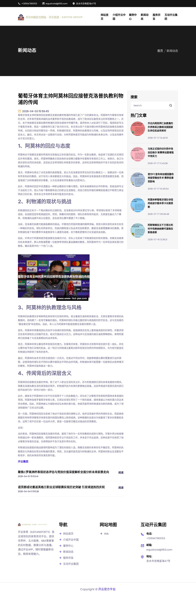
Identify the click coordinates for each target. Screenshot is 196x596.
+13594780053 (29, 3)
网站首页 (104, 17)
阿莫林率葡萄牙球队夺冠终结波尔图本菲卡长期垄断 (160, 203)
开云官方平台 (107, 589)
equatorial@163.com (56, 3)
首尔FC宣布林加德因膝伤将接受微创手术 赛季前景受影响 (161, 178)
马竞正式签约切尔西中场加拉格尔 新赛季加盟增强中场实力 (161, 152)
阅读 (121, 472)
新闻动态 (145, 17)
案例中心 (133, 17)
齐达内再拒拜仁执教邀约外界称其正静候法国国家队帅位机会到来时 (160, 127)
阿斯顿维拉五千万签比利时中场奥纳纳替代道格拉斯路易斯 (160, 228)
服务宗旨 (156, 17)
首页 (160, 51)
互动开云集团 (171, 17)
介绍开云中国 (119, 17)
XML (106, 533)
